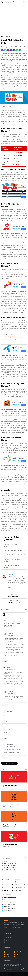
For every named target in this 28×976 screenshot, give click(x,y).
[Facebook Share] (2, 50)
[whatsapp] (18, 2)
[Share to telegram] (20, 50)
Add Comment (10, 763)
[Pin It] (8, 50)
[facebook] (13, 2)
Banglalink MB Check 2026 (11, 805)
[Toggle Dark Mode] (21, 2)
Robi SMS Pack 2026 (9, 336)
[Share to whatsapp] (17, 50)
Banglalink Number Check (11, 340)
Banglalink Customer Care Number (13, 338)
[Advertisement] (14, 20)
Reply (5, 661)
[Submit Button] (22, 969)
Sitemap (8, 942)
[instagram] (16, 2)
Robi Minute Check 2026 (10, 785)
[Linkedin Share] (11, 50)
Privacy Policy (9, 937)
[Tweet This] (5, 50)
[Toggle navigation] (26, 2)
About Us (8, 941)
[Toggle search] (23, 2)
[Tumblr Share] (14, 50)
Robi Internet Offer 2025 (10, 844)
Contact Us (8, 939)
